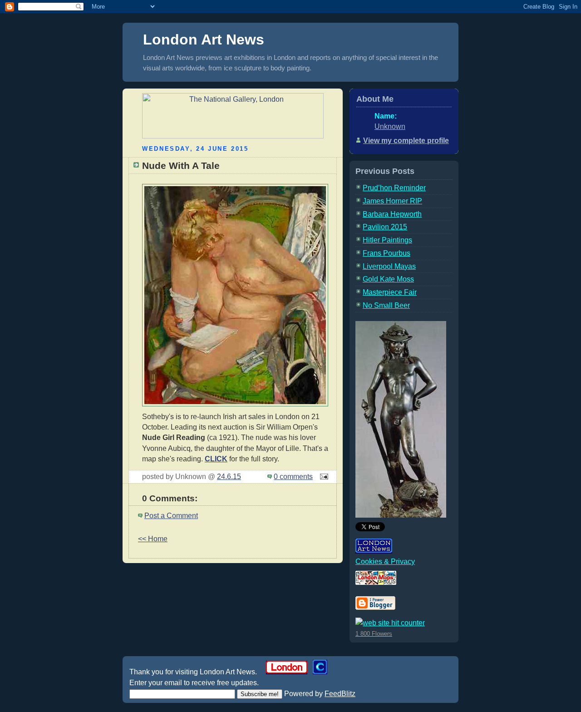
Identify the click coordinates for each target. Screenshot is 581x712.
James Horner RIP (392, 201)
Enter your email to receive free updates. (194, 683)
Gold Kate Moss (388, 279)
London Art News (203, 39)
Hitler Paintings (387, 240)
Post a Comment (171, 515)
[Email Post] (322, 476)
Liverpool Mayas (389, 266)
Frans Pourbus (386, 253)
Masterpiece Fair (390, 292)
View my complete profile (406, 140)
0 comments (293, 476)
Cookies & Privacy (385, 561)
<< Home (152, 539)
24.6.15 (229, 476)
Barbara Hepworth (392, 214)
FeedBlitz (340, 693)
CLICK (216, 459)
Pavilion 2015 (385, 227)
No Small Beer (386, 305)
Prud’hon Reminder (394, 188)
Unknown (389, 126)
